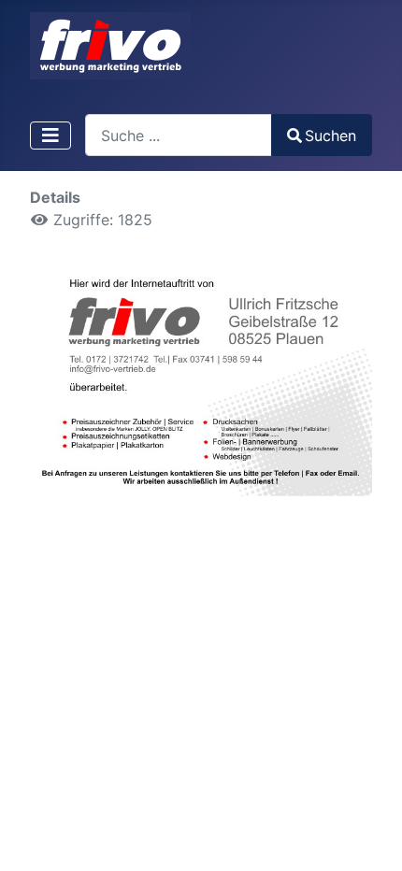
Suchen (330, 135)
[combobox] (178, 135)
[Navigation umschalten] (50, 135)
